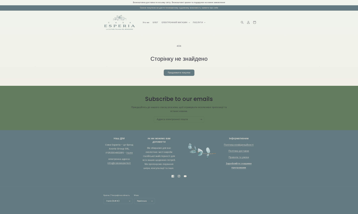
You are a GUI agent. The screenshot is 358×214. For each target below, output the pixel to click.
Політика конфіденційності (239, 144)
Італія (129, 152)
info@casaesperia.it (119, 163)
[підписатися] (201, 119)
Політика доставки (239, 151)
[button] (175, 22)
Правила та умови (239, 157)
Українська (142, 201)
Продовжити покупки (179, 72)
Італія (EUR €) (113, 201)
